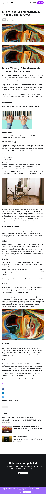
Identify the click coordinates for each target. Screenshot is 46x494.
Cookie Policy (24, 489)
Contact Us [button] (5, 383)
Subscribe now (24, 473)
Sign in (34, 2)
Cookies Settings (18, 492)
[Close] (44, 488)
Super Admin (10, 18)
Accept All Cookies (27, 492)
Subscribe (40, 2)
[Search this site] (30, 3)
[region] (23, 490)
